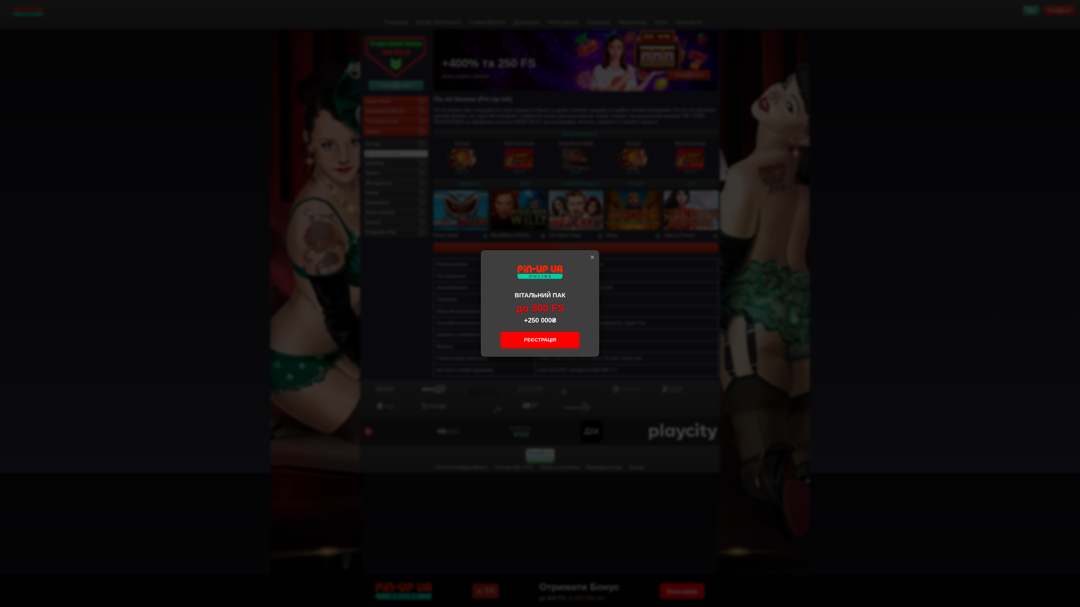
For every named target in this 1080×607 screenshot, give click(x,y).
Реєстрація (540, 340)
